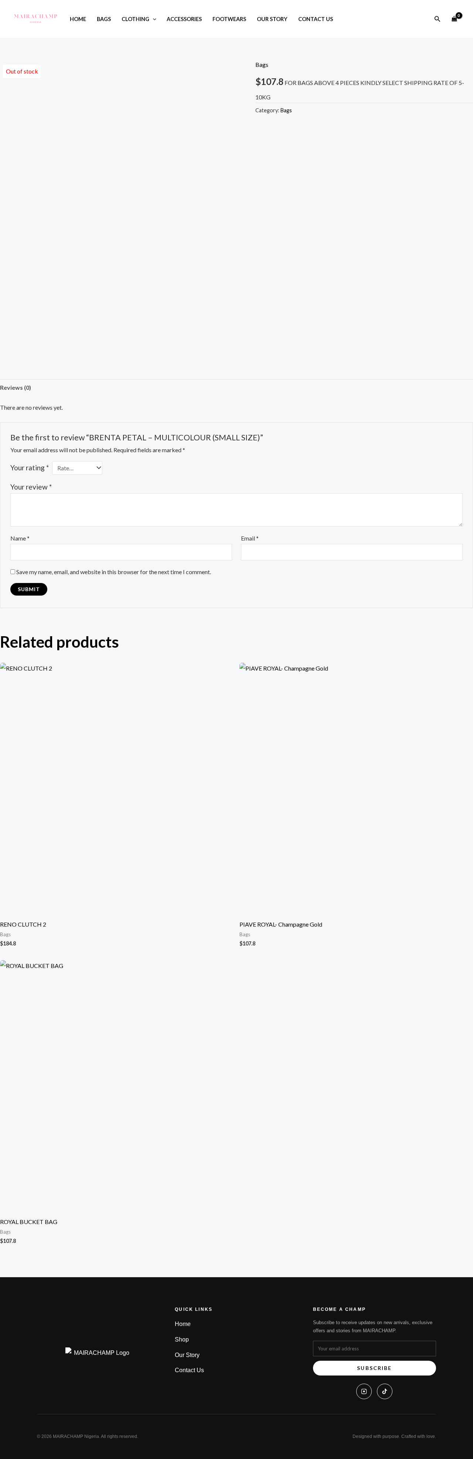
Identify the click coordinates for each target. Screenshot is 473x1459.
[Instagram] (364, 1391)
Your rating (29, 467)
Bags (104, 19)
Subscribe (374, 1368)
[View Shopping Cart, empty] (454, 19)
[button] (437, 19)
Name (20, 538)
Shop (182, 1339)
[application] (152, 19)
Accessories (184, 19)
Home (78, 19)
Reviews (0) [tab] (15, 387)
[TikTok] (384, 1391)
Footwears (229, 19)
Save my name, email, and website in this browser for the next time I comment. (113, 571)
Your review (31, 487)
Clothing (135, 19)
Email (250, 538)
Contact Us (315, 19)
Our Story (272, 19)
